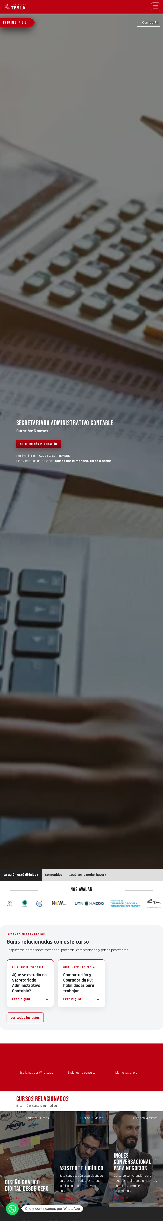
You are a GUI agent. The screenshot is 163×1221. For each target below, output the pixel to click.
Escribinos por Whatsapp (36, 1072)
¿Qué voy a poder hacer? (87, 875)
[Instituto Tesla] (16, 7)
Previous (8, 1159)
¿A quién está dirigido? (20, 875)
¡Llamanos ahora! (126, 1072)
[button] (12, 1208)
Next (154, 1159)
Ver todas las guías (25, 1017)
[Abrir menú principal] (155, 6)
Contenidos (53, 875)
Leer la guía (30, 999)
